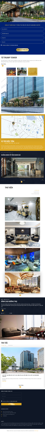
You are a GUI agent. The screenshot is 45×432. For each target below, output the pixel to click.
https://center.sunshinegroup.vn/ (9, 414)
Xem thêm (3, 64)
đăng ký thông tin (22, 49)
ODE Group (36, 430)
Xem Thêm (22, 180)
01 (2, 179)
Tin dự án (10, 345)
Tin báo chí (3, 345)
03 (42, 179)
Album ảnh (37, 190)
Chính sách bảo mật (14, 45)
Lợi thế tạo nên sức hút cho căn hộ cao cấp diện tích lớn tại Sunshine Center (20, 376)
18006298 (5, 415)
